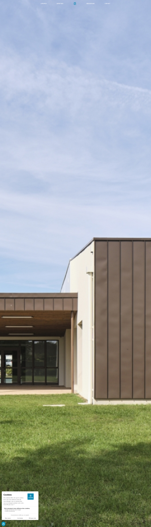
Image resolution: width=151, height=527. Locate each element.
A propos (43, 3)
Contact (107, 3)
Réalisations (91, 3)
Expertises (60, 3)
